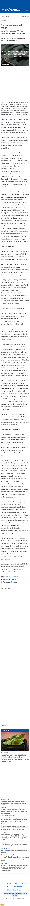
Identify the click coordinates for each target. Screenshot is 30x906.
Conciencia (4, 842)
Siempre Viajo (5, 848)
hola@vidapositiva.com (16, 890)
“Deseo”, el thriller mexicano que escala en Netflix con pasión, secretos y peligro (15, 858)
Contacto (24, 883)
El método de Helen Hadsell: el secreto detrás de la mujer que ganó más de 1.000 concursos (14, 803)
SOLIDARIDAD (4, 20)
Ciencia (3, 824)
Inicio (4, 883)
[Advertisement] (15, 82)
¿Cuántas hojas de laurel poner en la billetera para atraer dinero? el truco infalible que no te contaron (15, 758)
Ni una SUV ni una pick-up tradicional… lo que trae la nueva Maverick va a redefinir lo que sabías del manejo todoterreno (14, 867)
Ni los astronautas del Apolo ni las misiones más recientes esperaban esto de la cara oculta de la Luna (13, 827)
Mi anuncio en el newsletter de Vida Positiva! (15, 894)
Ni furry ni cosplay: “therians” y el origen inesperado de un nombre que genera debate (14, 811)
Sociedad (5, 17)
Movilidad (4, 863)
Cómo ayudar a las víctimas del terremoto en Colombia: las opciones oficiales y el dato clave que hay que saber (14, 836)
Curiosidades (5, 753)
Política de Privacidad (13, 883)
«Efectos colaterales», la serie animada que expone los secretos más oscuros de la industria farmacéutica (15, 819)
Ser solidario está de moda (12, 26)
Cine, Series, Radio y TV (8, 815)
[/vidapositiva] (7, 886)
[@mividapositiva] (10, 886)
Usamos (14, 886)
